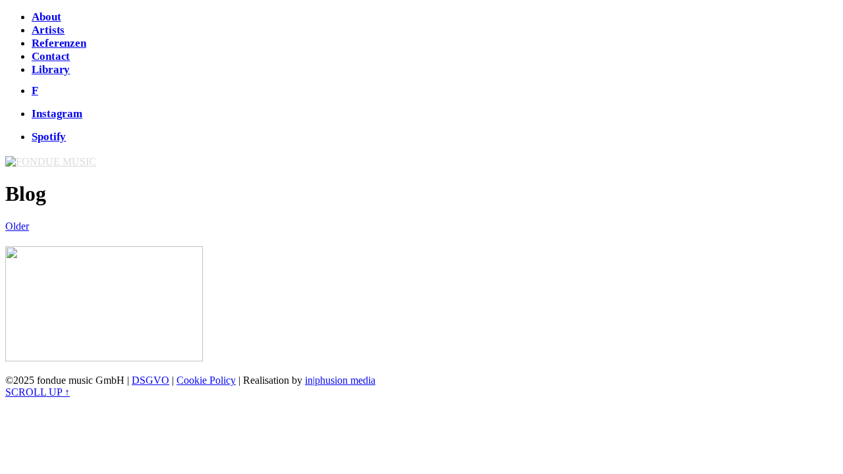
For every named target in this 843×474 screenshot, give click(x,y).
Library (51, 69)
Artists (48, 30)
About (46, 17)
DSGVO (150, 380)
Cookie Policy (206, 380)
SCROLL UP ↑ (37, 392)
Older (17, 226)
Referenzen (59, 43)
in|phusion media (340, 380)
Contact (51, 56)
